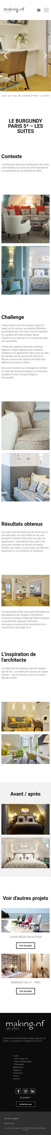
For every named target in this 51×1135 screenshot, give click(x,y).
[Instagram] (25, 1091)
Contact (16, 1078)
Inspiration (17, 1073)
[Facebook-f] (18, 1091)
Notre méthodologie (23, 1061)
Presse (16, 1075)
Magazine (17, 1070)
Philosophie (19, 1064)
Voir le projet (25, 945)
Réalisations (18, 1067)
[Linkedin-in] (32, 1091)
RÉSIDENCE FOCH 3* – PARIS (25, 982)
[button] (39, 10)
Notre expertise (21, 1058)
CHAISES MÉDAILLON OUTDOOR (26, 936)
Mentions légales (11, 1118)
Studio (16, 1055)
